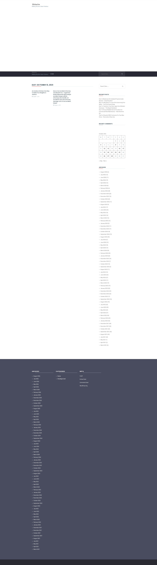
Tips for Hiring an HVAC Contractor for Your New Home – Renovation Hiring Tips (111, 116)
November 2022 (105, 293)
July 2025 (103, 207)
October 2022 (104, 296)
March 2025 (104, 218)
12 (104, 148)
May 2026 (103, 180)
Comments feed (84, 382)
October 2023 (104, 264)
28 (112, 156)
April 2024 (103, 247)
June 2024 (103, 242)
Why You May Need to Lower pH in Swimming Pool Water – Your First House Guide (112, 103)
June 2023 (103, 274)
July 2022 (103, 304)
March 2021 (104, 345)
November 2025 (105, 196)
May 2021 (103, 339)
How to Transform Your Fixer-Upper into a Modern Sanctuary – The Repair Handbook (112, 107)
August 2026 (104, 172)
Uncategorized (61, 378)
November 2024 (105, 228)
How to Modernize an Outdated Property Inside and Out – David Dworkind (111, 99)
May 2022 (103, 310)
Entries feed (83, 379)
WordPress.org (83, 385)
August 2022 (104, 302)
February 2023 (104, 285)
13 (108, 148)
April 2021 (103, 342)
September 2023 (105, 266)
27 (108, 156)
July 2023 (103, 272)
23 (119, 152)
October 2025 (104, 199)
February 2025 (104, 220)
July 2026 (103, 174)
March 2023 (104, 283)
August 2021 (104, 334)
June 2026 (103, 177)
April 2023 (103, 280)
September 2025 (105, 201)
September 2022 (105, 299)
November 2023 (105, 261)
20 (108, 152)
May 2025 (103, 212)
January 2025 (104, 223)
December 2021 (105, 323)
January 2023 (104, 288)
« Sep (100, 161)
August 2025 (104, 204)
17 (123, 148)
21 (112, 152)
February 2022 (104, 318)
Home (52, 74)
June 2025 (103, 210)
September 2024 (105, 234)
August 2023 (104, 269)
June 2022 (103, 307)
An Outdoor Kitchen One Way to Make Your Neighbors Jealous (40, 92)
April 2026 (103, 182)
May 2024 (103, 245)
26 (104, 156)
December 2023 (105, 258)
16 (119, 148)
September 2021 (105, 331)
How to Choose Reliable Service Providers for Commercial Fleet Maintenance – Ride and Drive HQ (111, 111)
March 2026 (104, 185)
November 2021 (105, 326)
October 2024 (104, 231)
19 (104, 152)
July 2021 (103, 337)
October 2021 (104, 329)
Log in (81, 376)
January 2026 (104, 191)
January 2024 (104, 256)
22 (115, 152)
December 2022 (105, 291)
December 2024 (105, 226)
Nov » (105, 161)
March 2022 (104, 315)
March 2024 (104, 250)
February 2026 (104, 188)
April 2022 (103, 312)
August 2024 (104, 237)
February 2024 (104, 253)
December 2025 (105, 193)
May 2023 (103, 277)
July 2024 (103, 239)
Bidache (36, 4)
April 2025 (103, 215)
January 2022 (104, 320)
